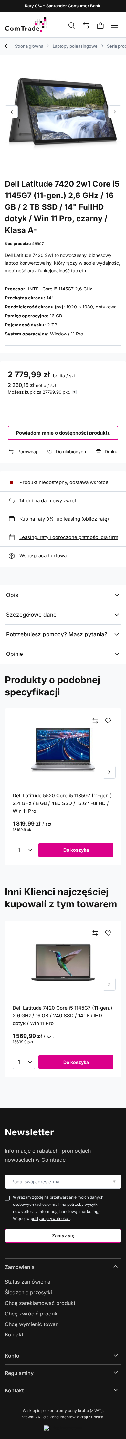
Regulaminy (19, 1373)
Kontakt (14, 1334)
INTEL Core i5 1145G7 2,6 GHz (60, 288)
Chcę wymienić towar (31, 1324)
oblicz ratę (95, 519)
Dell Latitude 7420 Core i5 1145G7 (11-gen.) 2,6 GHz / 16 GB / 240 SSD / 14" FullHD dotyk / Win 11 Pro (62, 1015)
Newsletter (29, 1132)
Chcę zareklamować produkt (40, 1303)
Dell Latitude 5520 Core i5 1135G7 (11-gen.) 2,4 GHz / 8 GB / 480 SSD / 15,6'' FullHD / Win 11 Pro (62, 803)
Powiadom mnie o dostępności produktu (63, 433)
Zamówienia (20, 1267)
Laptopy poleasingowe (75, 46)
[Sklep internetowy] (63, 1428)
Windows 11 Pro (66, 333)
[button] (11, 111)
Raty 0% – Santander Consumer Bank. (63, 5)
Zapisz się (63, 1235)
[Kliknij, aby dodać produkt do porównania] (95, 721)
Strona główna (29, 46)
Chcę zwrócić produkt (32, 1313)
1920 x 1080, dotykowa (91, 306)
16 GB (56, 315)
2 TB (52, 324)
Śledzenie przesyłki (28, 1292)
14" (50, 297)
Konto (12, 1355)
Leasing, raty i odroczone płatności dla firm (68, 537)
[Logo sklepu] (26, 24)
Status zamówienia (27, 1282)
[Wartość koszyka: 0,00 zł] (100, 25)
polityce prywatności (50, 1218)
